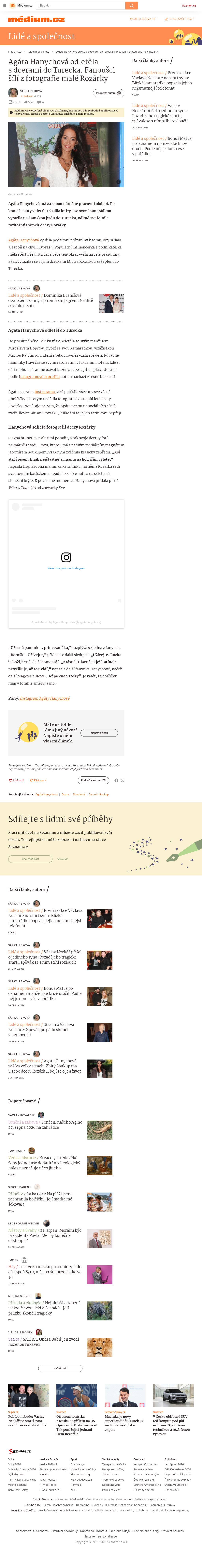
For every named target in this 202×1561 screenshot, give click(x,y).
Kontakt (101, 1531)
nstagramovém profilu (40, 377)
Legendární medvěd (24, 1223)
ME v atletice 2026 (81, 1479)
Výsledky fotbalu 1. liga (83, 1469)
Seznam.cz (189, 5)
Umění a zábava (23, 1122)
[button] (66, 154)
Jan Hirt (44, 1474)
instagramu (45, 392)
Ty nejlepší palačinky (114, 1464)
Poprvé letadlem (143, 1469)
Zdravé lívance (110, 1474)
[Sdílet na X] (122, 780)
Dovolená (79, 794)
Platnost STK (172, 1489)
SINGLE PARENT (19, 1187)
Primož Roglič (48, 1484)
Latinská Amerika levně (147, 1484)
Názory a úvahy (22, 1231)
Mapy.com (61, 1499)
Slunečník (97, 1504)
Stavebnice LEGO (70, 1510)
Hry (11, 1267)
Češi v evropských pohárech (151, 1499)
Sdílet (31, 102)
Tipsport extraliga (81, 1474)
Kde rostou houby (103, 1499)
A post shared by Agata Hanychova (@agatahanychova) (66, 622)
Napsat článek (99, 732)
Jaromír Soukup (99, 794)
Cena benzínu (124, 1499)
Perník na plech (111, 1489)
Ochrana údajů (120, 1531)
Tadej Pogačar (48, 1479)
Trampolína (82, 1504)
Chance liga (78, 1464)
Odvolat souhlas (172, 1531)
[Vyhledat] (131, 5)
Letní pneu (111, 1510)
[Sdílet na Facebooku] (116, 780)
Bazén (47, 1504)
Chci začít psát (182, 18)
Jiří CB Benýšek (20, 1332)
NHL (73, 1489)
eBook (17, 102)
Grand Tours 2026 (50, 1489)
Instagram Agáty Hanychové (44, 699)
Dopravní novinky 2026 (178, 1474)
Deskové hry (127, 1510)
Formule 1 (76, 1484)
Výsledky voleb (16, 1474)
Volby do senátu (17, 1484)
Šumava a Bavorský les (147, 1474)
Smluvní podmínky (64, 1531)
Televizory (142, 1510)
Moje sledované (142, 18)
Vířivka (171, 1504)
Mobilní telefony (48, 1510)
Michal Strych (20, 1296)
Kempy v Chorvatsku (146, 1464)
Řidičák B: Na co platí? (178, 1479)
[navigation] (5, 5)
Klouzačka (111, 1504)
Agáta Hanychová (23, 240)
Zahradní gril (157, 1504)
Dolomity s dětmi (144, 1489)
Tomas (13, 1259)
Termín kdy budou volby (22, 1479)
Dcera (65, 794)
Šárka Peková (31, 91)
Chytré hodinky (159, 1510)
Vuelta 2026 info (49, 1464)
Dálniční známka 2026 (178, 1469)
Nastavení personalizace (100, 1536)
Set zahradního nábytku (133, 1504)
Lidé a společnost (24, 296)
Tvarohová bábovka (113, 1479)
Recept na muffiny (113, 1469)
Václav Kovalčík (21, 1115)
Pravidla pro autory (145, 1531)
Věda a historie (22, 1158)
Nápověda (87, 1531)
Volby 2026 (14, 1464)
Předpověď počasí (80, 1499)
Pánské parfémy (179, 1510)
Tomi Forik (16, 1150)
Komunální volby (18, 1489)
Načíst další (60, 1368)
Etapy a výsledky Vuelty (53, 1469)
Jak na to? (62, 859)
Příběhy (15, 1194)
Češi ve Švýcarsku (144, 1479)
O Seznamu (41, 1531)
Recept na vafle (111, 1484)
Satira (13, 1339)
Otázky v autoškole (175, 1484)
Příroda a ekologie (24, 1303)
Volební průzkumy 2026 (22, 1469)
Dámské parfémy (92, 1510)
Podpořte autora (106, 93)
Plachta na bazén (63, 1504)
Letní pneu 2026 (174, 1464)
